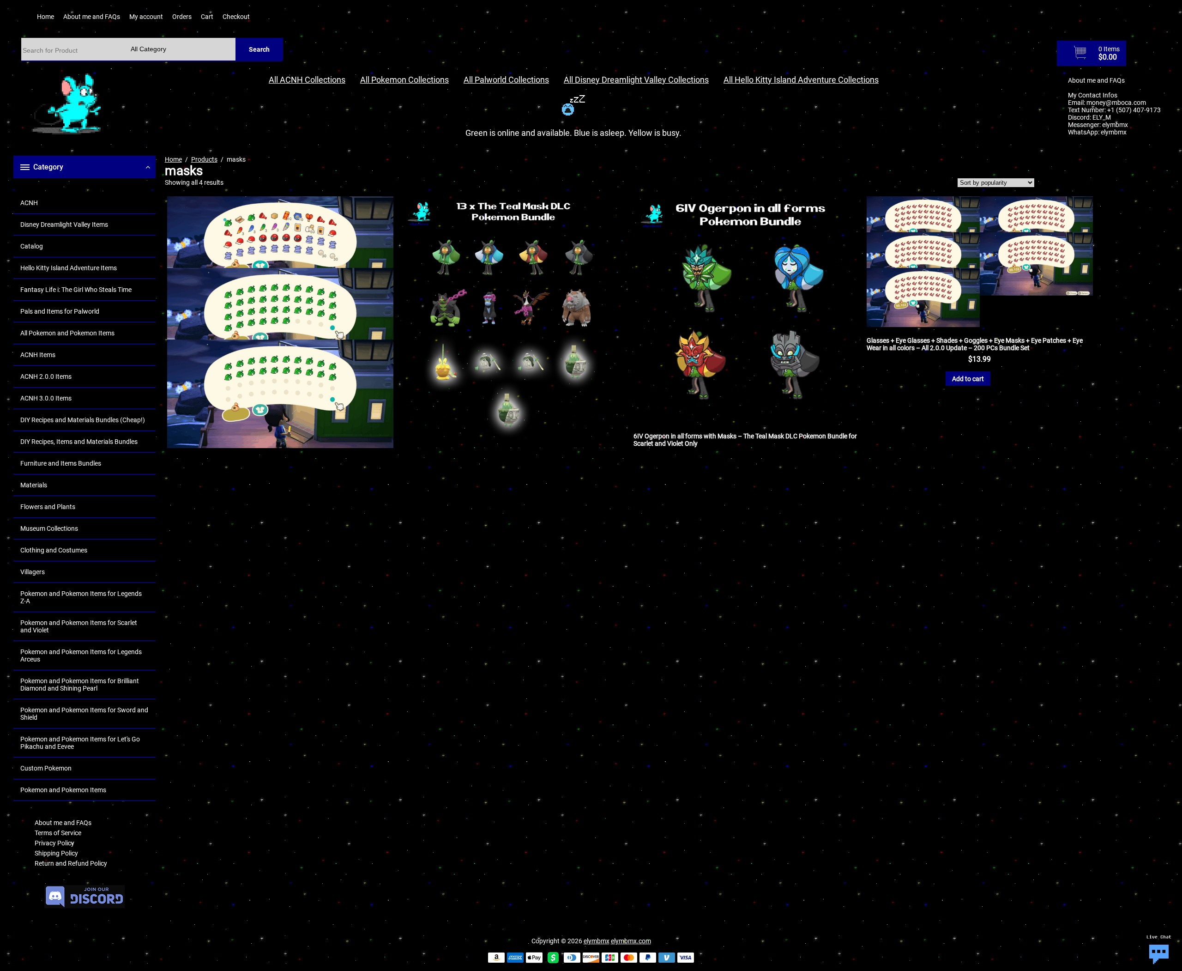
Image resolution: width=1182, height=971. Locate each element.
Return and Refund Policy (71, 863)
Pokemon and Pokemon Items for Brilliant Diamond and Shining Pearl (79, 684)
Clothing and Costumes (53, 550)
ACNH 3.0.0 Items (46, 398)
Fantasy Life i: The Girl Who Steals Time (76, 289)
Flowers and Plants (47, 506)
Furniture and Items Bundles (60, 463)
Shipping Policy (56, 853)
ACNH (29, 202)
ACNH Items (37, 354)
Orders (182, 16)
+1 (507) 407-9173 (1134, 110)
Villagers (32, 572)
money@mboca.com (1116, 102)
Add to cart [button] (968, 378)
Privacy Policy (54, 843)
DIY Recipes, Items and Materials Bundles (79, 441)
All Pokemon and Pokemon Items (67, 333)
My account (146, 16)
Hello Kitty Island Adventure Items (68, 268)
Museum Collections (49, 528)
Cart (207, 16)
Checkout (236, 16)
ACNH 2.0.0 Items (46, 376)
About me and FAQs (91, 16)
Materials (33, 485)
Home (45, 16)
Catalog (31, 246)
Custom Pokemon (46, 768)
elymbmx (1115, 124)
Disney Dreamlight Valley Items (64, 224)
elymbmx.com (631, 941)
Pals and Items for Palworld (59, 311)
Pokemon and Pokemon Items (63, 790)
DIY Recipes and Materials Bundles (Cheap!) (82, 420)
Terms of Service (58, 833)
